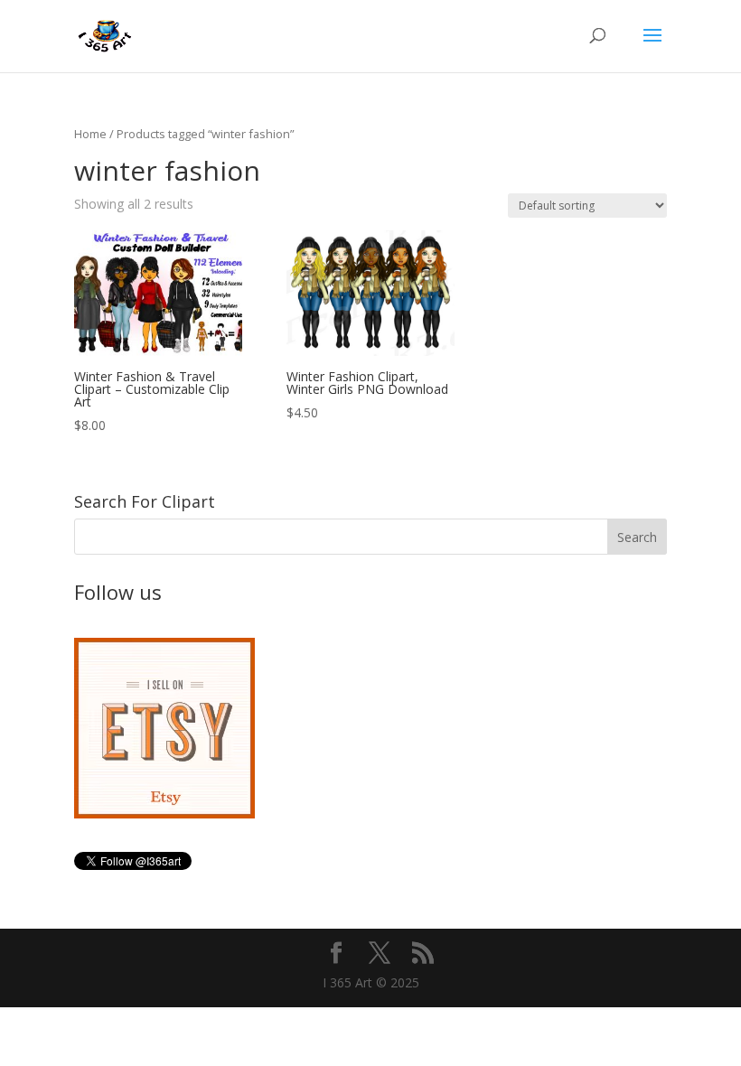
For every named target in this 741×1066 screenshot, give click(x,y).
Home (90, 134)
